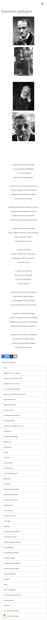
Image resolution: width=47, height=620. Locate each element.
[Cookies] (4, 615)
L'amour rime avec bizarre (12, 595)
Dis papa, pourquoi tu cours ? (14, 426)
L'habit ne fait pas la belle (12, 542)
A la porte (7, 458)
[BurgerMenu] (42, 4)
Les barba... (7, 606)
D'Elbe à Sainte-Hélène (11, 569)
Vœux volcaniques (10, 590)
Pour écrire (7, 431)
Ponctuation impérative (11, 489)
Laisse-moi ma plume (11, 437)
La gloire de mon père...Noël (13, 378)
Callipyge (7, 526)
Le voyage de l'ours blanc (12, 389)
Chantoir (7, 579)
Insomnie (7, 484)
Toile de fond (8, 468)
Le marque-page (9, 421)
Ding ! (6, 584)
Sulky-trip (7, 479)
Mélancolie (7, 442)
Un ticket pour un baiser (12, 415)
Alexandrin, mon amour (12, 384)
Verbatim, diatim (9, 558)
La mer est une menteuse (12, 532)
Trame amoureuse (10, 574)
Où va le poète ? (9, 510)
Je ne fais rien (8, 463)
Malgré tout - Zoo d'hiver (12, 373)
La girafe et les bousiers (11, 616)
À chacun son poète (10, 537)
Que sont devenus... (10, 400)
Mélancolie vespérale (11, 495)
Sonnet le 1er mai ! (10, 516)
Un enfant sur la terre (11, 500)
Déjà (5, 368)
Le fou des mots (9, 547)
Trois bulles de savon (11, 474)
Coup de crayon (9, 410)
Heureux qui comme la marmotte (15, 394)
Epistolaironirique (10, 405)
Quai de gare (8, 447)
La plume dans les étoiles (12, 563)
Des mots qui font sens (11, 553)
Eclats (6, 452)
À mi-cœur (7, 521)
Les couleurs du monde (11, 611)
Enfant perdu (8, 505)
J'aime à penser (9, 600)
